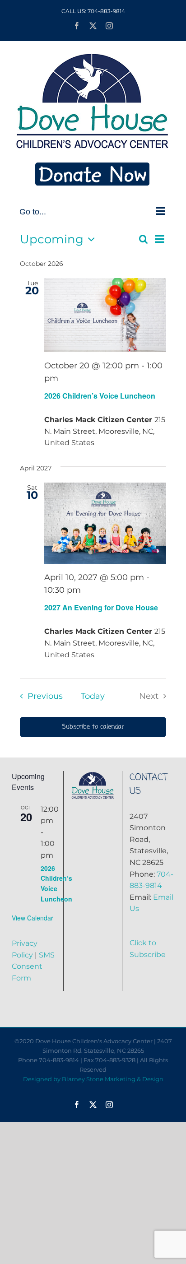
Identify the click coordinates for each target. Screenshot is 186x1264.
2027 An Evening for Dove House (102, 607)
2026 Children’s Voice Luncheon (99, 395)
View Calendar (32, 917)
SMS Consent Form (33, 966)
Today (93, 696)
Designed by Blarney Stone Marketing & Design (93, 1079)
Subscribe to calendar (93, 727)
